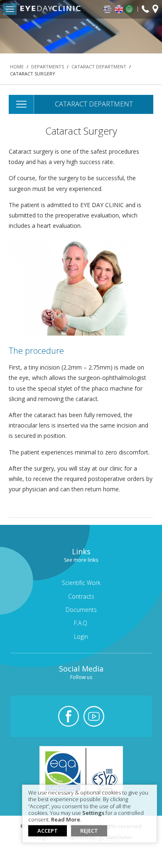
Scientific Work (81, 583)
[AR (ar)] (131, 9)
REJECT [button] (89, 830)
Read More (65, 820)
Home (17, 66)
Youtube (93, 716)
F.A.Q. (81, 623)
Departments (47, 66)
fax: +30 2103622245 (145, 9)
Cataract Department (98, 66)
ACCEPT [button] (47, 830)
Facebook (68, 716)
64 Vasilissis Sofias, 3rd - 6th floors (155, 10)
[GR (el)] (108, 9)
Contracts (81, 596)
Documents (81, 610)
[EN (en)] (119, 9)
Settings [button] (93, 813)
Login (81, 636)
